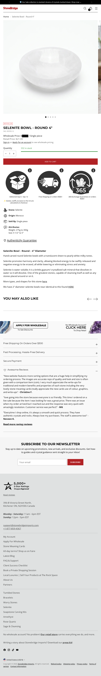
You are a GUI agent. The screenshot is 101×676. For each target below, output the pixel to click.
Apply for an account (21, 142)
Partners (7, 584)
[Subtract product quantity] (13, 153)
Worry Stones (10, 602)
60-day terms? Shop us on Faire (19, 551)
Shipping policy (69, 664)
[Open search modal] (85, 8)
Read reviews (9, 495)
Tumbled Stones (11, 592)
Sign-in (6, 142)
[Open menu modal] (96, 8)
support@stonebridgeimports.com (21, 525)
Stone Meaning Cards (14, 546)
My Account (9, 536)
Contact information (18, 666)
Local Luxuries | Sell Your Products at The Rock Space (30, 575)
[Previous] (9, 2)
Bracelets (8, 597)
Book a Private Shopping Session (19, 570)
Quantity (7, 148)
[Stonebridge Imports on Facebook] (4, 650)
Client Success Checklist (15, 565)
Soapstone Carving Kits (14, 611)
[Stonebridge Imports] (10, 8)
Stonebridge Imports (26, 664)
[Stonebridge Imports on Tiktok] (13, 650)
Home (6, 16)
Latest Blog (9, 555)
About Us (8, 579)
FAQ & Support (10, 560)
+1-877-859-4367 (12, 528)
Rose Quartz (9, 621)
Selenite (7, 607)
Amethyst (8, 616)
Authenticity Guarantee (22, 240)
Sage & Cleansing (12, 626)
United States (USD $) (14, 660)
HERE (71, 286)
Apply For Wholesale (13, 541)
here (44, 281)
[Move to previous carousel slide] (89, 299)
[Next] (92, 2)
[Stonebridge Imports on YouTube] (17, 650)
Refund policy (56, 664)
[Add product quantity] (5, 153)
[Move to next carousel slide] (95, 299)
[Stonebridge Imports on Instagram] (9, 650)
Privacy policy (82, 664)
